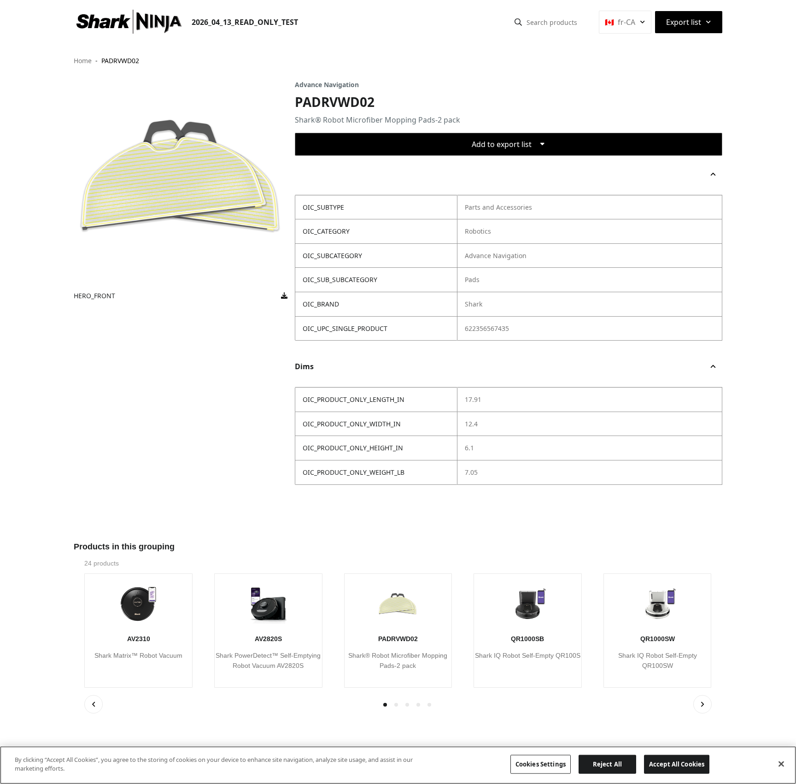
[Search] (518, 22)
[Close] (781, 764)
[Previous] (93, 704)
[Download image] (284, 296)
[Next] (702, 704)
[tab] (396, 705)
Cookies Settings (540, 764)
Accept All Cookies (676, 764)
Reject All (607, 764)
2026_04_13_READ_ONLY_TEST (245, 22)
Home (83, 60)
